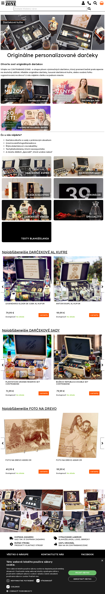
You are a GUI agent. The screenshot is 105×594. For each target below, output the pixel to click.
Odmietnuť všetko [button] (82, 579)
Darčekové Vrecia (36, 216)
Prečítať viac (34, 576)
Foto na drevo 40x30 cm (18, 460)
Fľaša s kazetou (38, 194)
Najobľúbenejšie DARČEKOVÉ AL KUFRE (34, 252)
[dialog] (52, 576)
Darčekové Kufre (37, 173)
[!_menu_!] (3, 3)
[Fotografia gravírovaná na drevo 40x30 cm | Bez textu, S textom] (27, 435)
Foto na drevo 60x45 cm (69, 460)
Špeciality (93, 216)
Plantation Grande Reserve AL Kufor (26, 304)
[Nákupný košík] (101, 4)
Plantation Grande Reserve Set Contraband (23, 383)
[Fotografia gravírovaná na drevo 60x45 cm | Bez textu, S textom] (78, 435)
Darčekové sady (90, 173)
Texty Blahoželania (35, 238)
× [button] (102, 561)
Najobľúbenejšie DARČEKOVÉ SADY (31, 330)
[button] (36, 591)
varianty (44, 315)
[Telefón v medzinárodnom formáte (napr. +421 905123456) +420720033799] (89, 3)
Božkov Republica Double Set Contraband (72, 383)
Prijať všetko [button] (82, 573)
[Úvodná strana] (11, 3)
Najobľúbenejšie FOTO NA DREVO (29, 408)
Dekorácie (93, 194)
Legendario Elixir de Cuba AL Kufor (75, 304)
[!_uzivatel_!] (83, 3)
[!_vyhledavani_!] (95, 3)
